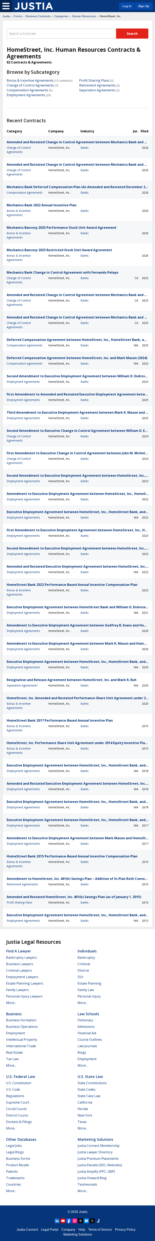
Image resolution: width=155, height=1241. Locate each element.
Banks (85, 148)
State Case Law (89, 1096)
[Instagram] (74, 1220)
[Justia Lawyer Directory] (98, 1220)
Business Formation (21, 1020)
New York (85, 1115)
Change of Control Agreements (30, 85)
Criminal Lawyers (19, 970)
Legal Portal (49, 1229)
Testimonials (87, 1184)
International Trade (21, 1046)
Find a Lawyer (18, 951)
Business (14, 1013)
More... (11, 1003)
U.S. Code (13, 1089)
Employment (15, 1033)
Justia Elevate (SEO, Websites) (100, 1165)
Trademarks (15, 1178)
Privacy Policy (125, 1229)
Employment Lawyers (22, 977)
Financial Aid (87, 1033)
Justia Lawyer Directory (95, 1152)
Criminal (84, 964)
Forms (18, 16)
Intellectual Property (21, 1039)
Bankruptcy (86, 957)
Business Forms (18, 1158)
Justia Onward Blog (92, 1178)
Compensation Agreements (27, 90)
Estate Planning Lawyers (24, 983)
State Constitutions (92, 1083)
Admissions (86, 1026)
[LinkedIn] (57, 1220)
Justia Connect (27, 1229)
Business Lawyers (19, 964)
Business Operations (22, 1026)
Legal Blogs (15, 1152)
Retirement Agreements (97, 85)
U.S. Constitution (18, 1083)
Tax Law (12, 1059)
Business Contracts (38, 16)
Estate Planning (89, 983)
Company (68, 1229)
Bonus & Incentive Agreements (30, 80)
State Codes (86, 1089)
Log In (127, 6)
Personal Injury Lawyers (24, 996)
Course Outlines (90, 1039)
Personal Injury (89, 996)
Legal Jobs (14, 1145)
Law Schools (88, 1013)
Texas (82, 1122)
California (85, 1102)
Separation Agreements (97, 90)
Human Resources (84, 16)
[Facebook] (68, 1220)
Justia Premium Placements (98, 1158)
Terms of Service (100, 1229)
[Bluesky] (86, 1220)
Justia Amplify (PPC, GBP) (96, 1171)
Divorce (83, 970)
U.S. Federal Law (20, 1076)
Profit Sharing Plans (94, 80)
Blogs (82, 1052)
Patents (12, 1171)
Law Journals (87, 1046)
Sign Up (143, 6)
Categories (61, 16)
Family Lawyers (17, 990)
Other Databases (21, 1139)
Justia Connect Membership (98, 1145)
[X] (92, 1220)
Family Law (86, 990)
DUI (80, 977)
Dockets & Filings (19, 1122)
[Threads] (80, 1220)
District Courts (17, 1115)
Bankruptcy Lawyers (21, 957)
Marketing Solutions (95, 1139)
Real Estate (14, 1052)
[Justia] (34, 6)
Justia (6, 16)
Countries (13, 1184)
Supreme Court (17, 1102)
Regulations (15, 1096)
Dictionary (85, 1020)
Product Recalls (17, 1165)
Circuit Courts (16, 1109)
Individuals (87, 951)
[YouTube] (63, 1220)
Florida (83, 1109)
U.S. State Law (90, 1076)
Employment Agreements (26, 95)
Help (81, 1229)
